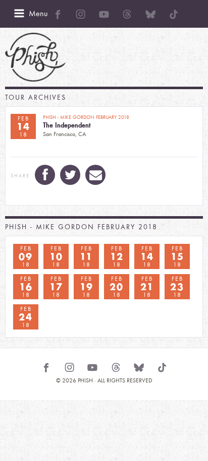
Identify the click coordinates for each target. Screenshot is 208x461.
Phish (35, 57)
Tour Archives (35, 97)
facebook (45, 175)
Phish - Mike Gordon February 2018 (81, 227)
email (95, 175)
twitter (70, 175)
